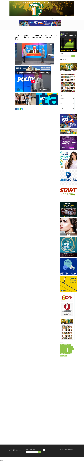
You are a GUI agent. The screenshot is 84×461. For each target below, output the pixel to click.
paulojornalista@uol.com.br (16, 450)
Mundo (45, 18)
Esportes (62, 103)
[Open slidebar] (73, 18)
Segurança (50, 18)
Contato (66, 18)
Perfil (20, 18)
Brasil (40, 18)
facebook (1, 460)
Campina (61, 18)
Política (30, 18)
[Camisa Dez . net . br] (42, 8)
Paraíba (35, 18)
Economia (62, 98)
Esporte (25, 18)
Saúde (56, 18)
